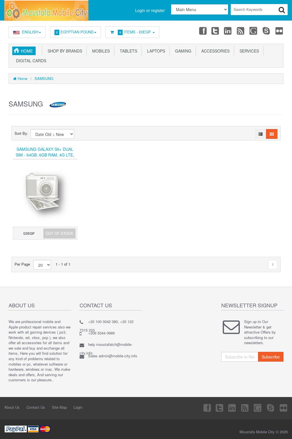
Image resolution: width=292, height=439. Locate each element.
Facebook (202, 30)
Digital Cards (30, 60)
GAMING (182, 51)
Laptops (155, 51)
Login (78, 407)
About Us (12, 407)
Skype (266, 30)
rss (241, 30)
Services (248, 51)
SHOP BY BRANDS (63, 51)
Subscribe (271, 357)
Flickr (279, 30)
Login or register (150, 10)
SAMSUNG (44, 78)
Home (27, 51)
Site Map (59, 407)
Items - (135, 32)
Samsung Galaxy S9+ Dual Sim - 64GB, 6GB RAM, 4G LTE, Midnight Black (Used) (45, 154)
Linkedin (228, 30)
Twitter (215, 30)
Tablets (127, 51)
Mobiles (100, 51)
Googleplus (254, 30)
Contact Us (36, 407)
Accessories (214, 51)
